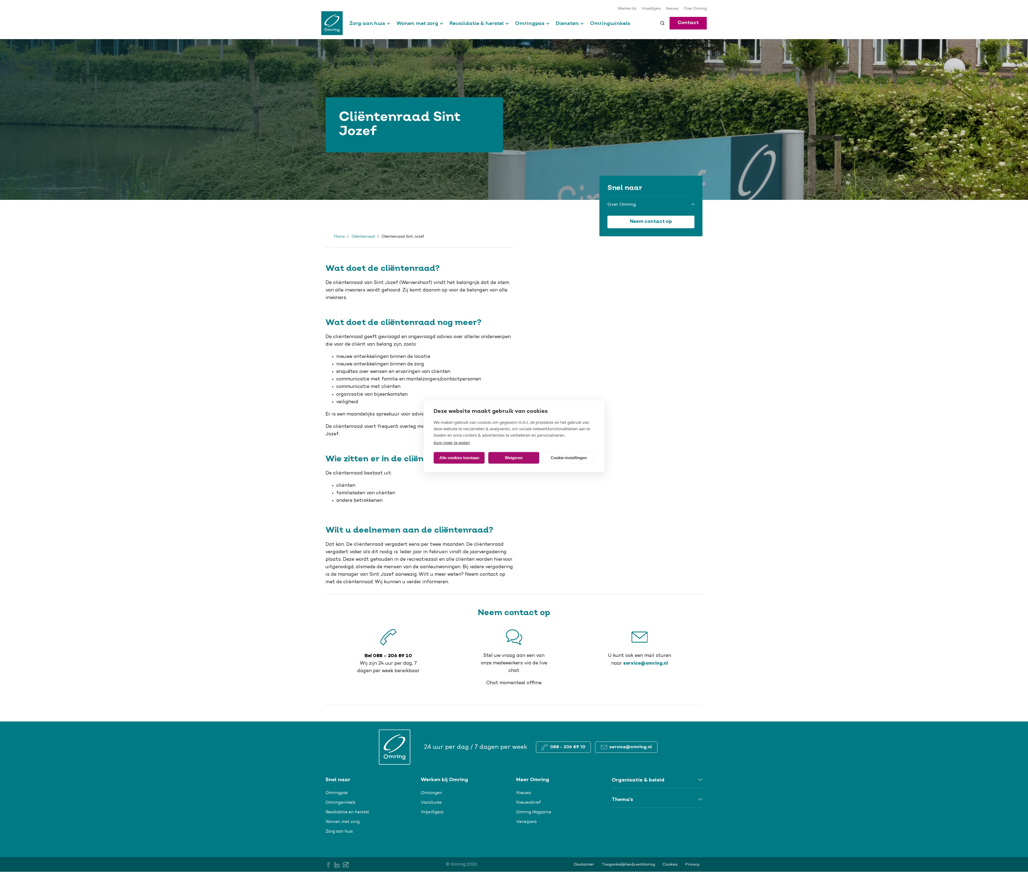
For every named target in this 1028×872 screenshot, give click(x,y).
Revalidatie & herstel (476, 23)
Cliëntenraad (363, 237)
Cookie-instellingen (569, 457)
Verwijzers (526, 822)
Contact (688, 23)
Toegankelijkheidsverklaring (628, 864)
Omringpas (530, 23)
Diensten (567, 23)
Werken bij (627, 9)
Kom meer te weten (452, 442)
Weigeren (514, 457)
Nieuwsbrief (528, 802)
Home (339, 237)
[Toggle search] (662, 23)
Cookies (670, 864)
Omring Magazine (533, 812)
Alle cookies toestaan (459, 457)
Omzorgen (431, 793)
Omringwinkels (610, 23)
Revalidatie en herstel (347, 812)
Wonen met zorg (417, 23)
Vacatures (431, 802)
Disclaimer (584, 864)
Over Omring (695, 9)
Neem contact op (651, 221)
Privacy (692, 864)
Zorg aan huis (367, 23)
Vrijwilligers (651, 9)
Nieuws (672, 9)
